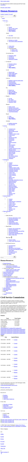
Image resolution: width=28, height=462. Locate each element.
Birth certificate (12, 91)
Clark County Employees (8, 399)
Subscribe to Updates (7, 404)
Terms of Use (18, 425)
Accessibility (23, 426)
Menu (3, 18)
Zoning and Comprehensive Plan (16, 233)
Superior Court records (13, 108)
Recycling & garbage (13, 156)
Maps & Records (7, 211)
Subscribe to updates (13, 59)
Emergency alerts (12, 55)
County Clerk (12, 172)
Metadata (11, 246)
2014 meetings (20, 331)
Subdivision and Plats (13, 220)
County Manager (12, 175)
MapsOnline (6, 405)
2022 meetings (20, 329)
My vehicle (11, 99)
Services (5, 125)
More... (10, 254)
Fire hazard (11, 117)
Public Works (11, 191)
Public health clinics (13, 73)
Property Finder (12, 239)
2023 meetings (14, 329)
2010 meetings (20, 333)
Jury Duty (11, 35)
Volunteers (11, 158)
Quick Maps (11, 250)
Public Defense (12, 188)
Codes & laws (12, 135)
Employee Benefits (7, 275)
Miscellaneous (9, 292)
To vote (10, 98)
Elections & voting (13, 137)
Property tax (11, 90)
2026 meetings (16, 328)
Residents (5, 395)
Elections (11, 178)
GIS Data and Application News (16, 249)
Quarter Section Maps (13, 222)
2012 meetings (7, 333)
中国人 (2, 434)
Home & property (12, 142)
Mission (5, 414)
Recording (11, 154)
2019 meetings (14, 330)
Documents (5, 290)
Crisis (10, 66)
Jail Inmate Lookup (7, 408)
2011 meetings (14, 333)
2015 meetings (14, 331)
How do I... (5, 20)
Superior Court (14, 51)
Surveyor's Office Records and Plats (16, 231)
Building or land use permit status (16, 80)
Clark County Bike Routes (14, 241)
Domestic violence (13, 63)
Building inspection (13, 123)
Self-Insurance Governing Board (13, 267)
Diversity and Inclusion (8, 273)
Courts (10, 136)
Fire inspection (12, 124)
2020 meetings (7, 330)
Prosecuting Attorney (13, 187)
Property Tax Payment (8, 406)
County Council (12, 173)
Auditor (10, 164)
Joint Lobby (11, 146)
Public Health (12, 189)
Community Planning (13, 170)
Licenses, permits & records (15, 148)
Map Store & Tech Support (14, 248)
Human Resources (9, 11)
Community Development (14, 168)
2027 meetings (10, 328)
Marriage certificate (13, 92)
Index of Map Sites (13, 234)
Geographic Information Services (16, 180)
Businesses (5, 396)
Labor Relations (6, 288)
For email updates (12, 100)
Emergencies (11, 65)
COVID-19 (11, 56)
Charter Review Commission (15, 201)
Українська (3, 446)
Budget (10, 166)
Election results (12, 81)
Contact (5, 294)
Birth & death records (13, 131)
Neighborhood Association (14, 84)
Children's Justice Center (14, 133)
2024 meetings (7, 329)
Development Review (13, 232)
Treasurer (11, 194)
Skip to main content (5, 1)
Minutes (15, 360)
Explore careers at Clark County (13, 269)
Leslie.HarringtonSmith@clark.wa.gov (9, 385)
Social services (12, 157)
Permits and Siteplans (13, 229)
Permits (10, 27)
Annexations (11, 221)
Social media (11, 58)
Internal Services (12, 182)
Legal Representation (13, 111)
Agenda (15, 339)
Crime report (11, 46)
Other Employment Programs (12, 270)
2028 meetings (4, 328)
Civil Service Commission (11, 265)
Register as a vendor (13, 40)
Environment (11, 140)
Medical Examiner (13, 186)
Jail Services (11, 183)
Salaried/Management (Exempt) (13, 281)
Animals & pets (12, 129)
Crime (10, 116)
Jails (10, 143)
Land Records (12, 253)
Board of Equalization (13, 165)
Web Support (6, 416)
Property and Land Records (15, 228)
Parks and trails (12, 152)
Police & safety (12, 153)
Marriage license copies (14, 110)
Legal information (12, 83)
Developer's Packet (13, 251)
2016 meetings (7, 331)
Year (2, 326)
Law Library (11, 147)
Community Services (13, 171)
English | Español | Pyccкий (7, 14)
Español (2, 443)
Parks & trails (11, 72)
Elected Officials (6, 195)
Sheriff (10, 192)
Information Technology (11, 284)
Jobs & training (12, 144)
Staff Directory (6, 417)
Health (10, 141)
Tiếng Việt (3, 448)
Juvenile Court (12, 184)
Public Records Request (14, 224)
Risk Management (7, 289)
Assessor (11, 162)
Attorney (8, 283)
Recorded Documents (13, 219)
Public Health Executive (11, 285)
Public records (12, 106)
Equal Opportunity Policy (8, 272)
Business (11, 132)
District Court (14, 49)
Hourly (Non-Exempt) (11, 280)
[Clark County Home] (5, 7)
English (2, 436)
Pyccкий (2, 441)
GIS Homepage (12, 245)
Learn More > (3, 4)
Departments (6, 159)
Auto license (11, 130)
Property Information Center (15, 217)
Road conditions (12, 74)
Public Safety (9, 286)
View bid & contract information (16, 41)
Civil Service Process (7, 274)
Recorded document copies (14, 109)
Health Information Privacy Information (12, 426)
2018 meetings (20, 330)
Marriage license (12, 29)
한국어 (2, 439)
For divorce (11, 47)
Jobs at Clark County (13, 28)
